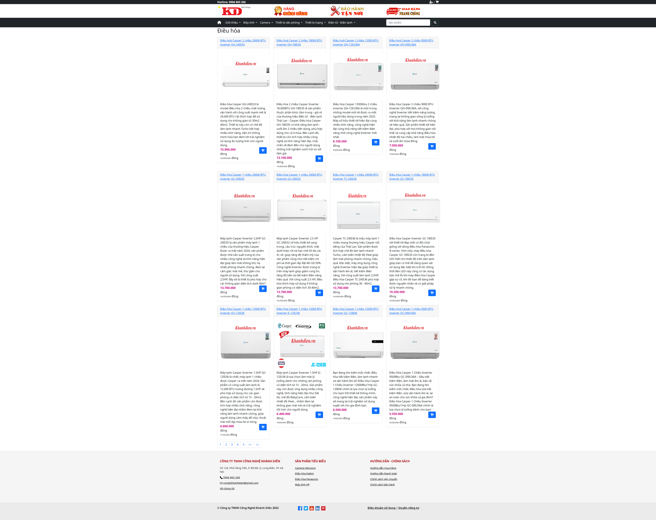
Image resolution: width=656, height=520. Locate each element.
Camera (265, 22)
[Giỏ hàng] (437, 2)
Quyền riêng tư (408, 508)
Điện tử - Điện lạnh (340, 22)
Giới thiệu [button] (231, 22)
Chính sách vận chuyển (383, 479)
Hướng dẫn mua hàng (383, 468)
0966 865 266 (237, 2)
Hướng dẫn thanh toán (383, 473)
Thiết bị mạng (314, 22)
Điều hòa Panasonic (306, 479)
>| (257, 444)
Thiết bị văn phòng (288, 22)
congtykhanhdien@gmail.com (240, 482)
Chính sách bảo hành (382, 484)
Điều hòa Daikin (304, 473)
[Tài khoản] (431, 2)
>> (250, 444)
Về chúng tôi (227, 488)
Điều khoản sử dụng (381, 508)
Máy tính (249, 22)
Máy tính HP (302, 484)
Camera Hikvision (305, 468)
